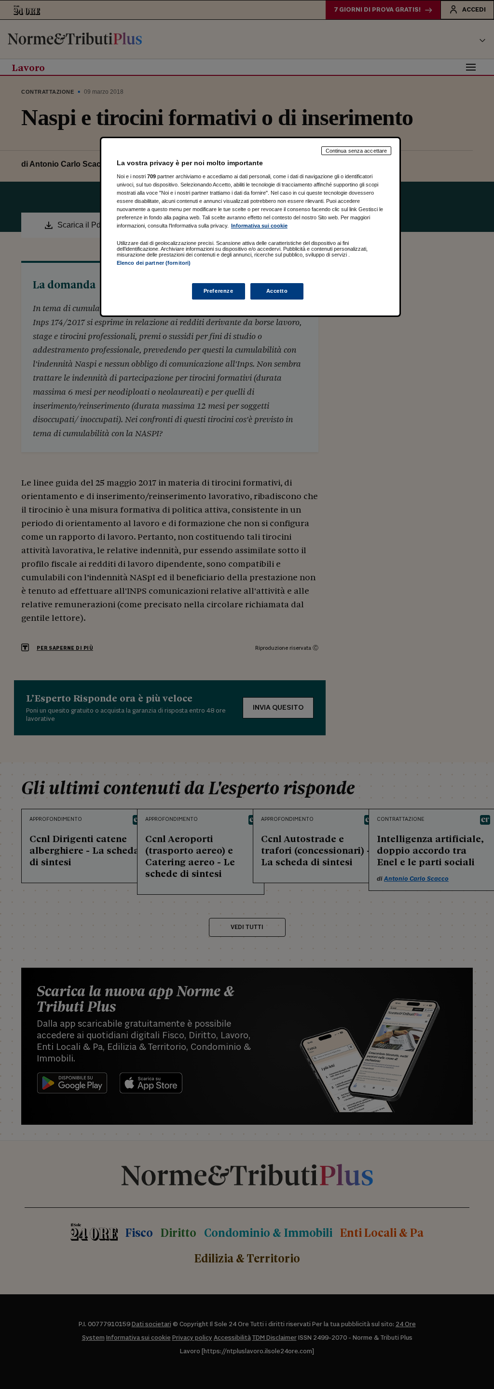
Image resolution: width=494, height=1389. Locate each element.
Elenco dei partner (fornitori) (154, 263)
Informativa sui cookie (259, 226)
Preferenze (218, 291)
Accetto (277, 291)
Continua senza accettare (356, 151)
